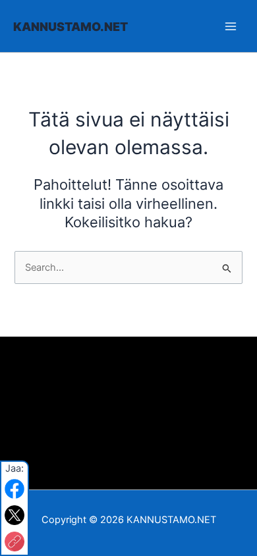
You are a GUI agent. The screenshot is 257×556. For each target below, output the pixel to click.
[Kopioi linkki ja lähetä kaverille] (14, 541)
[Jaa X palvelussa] (14, 515)
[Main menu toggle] (230, 26)
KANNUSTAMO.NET (70, 27)
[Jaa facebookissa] (14, 489)
